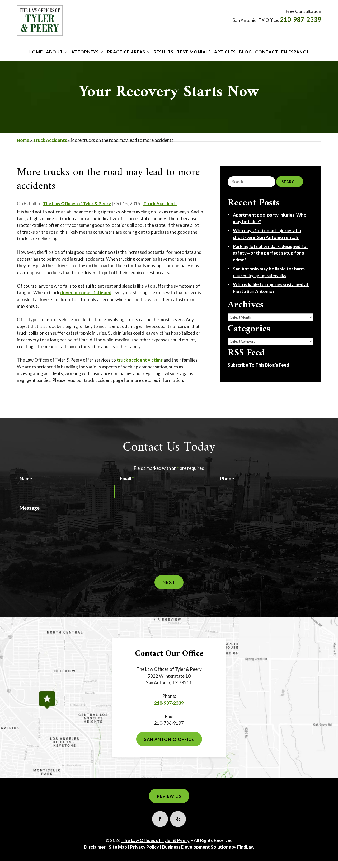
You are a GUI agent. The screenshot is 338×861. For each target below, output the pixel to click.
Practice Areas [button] (126, 52)
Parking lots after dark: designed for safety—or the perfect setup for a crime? (270, 253)
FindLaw (245, 847)
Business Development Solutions (196, 847)
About (54, 52)
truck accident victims (140, 360)
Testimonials (194, 52)
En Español (295, 52)
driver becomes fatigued (85, 292)
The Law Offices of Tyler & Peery (77, 203)
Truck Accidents (160, 203)
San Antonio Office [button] (169, 739)
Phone (227, 478)
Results (163, 52)
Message (30, 508)
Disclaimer (95, 847)
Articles (225, 52)
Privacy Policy (144, 847)
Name (26, 478)
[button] (331, 854)
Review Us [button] (169, 795)
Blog (245, 52)
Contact (266, 52)
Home (36, 52)
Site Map (118, 847)
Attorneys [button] (85, 52)
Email (127, 478)
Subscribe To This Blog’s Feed (258, 365)
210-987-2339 (300, 19)
